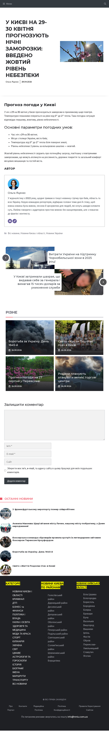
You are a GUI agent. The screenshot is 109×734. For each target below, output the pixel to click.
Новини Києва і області (33, 233)
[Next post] (103, 282)
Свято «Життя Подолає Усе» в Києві (33, 566)
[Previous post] (5, 258)
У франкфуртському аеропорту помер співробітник (43, 509)
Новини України (54, 233)
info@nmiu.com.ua (78, 716)
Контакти (23, 706)
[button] (105, 4)
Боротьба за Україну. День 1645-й (32, 551)
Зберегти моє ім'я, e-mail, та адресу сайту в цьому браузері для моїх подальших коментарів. (49, 470)
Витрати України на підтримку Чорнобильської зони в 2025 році (72, 257)
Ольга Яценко (12, 81)
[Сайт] (14, 221)
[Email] (10, 221)
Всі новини (13, 233)
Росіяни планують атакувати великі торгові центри (77, 377)
